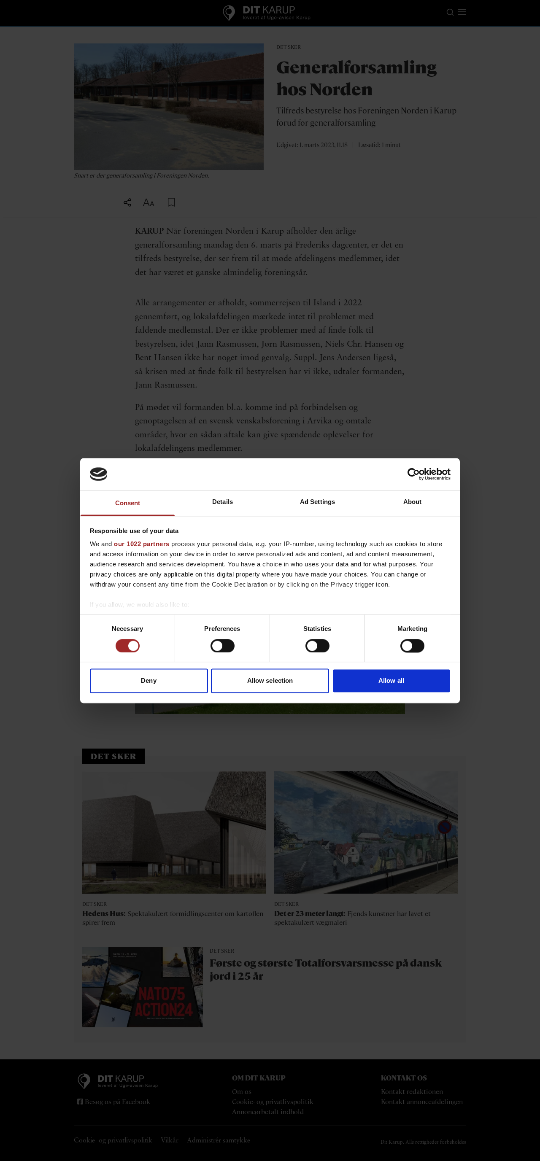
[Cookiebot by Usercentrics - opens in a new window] (414, 474)
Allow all (391, 680)
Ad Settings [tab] (317, 502)
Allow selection (270, 680)
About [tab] (412, 502)
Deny (148, 680)
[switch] (223, 645)
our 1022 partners (142, 544)
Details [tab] (222, 502)
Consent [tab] (127, 503)
